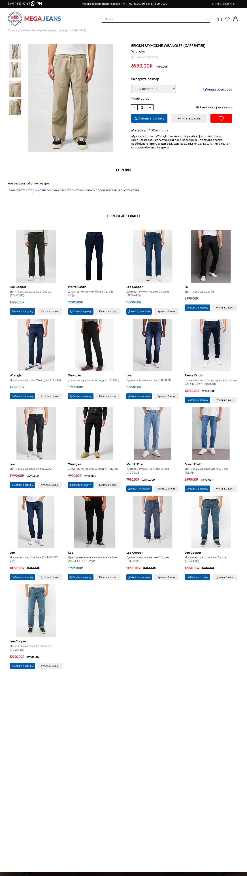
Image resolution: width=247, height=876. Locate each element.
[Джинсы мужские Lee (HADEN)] (152, 345)
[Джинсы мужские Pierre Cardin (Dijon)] (94, 256)
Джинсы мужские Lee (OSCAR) (31, 469)
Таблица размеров (217, 89)
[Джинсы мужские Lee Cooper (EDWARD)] (36, 256)
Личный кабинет (226, 4)
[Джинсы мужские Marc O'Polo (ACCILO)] (152, 433)
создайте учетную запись (76, 190)
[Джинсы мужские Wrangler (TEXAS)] (36, 345)
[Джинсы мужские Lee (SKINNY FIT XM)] (36, 522)
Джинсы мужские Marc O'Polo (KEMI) (206, 471)
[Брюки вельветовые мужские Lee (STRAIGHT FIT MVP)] (94, 522)
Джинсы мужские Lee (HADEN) (148, 380)
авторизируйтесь (39, 190)
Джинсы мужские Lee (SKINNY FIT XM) (34, 559)
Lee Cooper (18, 287)
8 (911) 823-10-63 (19, 3)
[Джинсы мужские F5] (211, 256)
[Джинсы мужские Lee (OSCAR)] (36, 433)
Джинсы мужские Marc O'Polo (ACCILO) (147, 471)
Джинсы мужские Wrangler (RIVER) (93, 469)
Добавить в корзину (149, 118)
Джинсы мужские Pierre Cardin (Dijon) (90, 293)
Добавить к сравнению (214, 107)
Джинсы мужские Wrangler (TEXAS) (35, 380)
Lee (128, 375)
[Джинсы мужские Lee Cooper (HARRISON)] (152, 522)
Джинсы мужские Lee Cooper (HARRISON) (147, 559)
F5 (186, 287)
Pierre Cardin (77, 287)
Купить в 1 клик (189, 118)
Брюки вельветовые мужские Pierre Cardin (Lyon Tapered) (211, 382)
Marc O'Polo (134, 464)
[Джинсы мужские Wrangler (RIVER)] (94, 433)
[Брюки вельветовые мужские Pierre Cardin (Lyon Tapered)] (211, 345)
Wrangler (138, 51)
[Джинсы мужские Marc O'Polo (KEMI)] (211, 433)
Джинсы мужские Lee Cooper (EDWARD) (31, 293)
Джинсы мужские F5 (199, 291)
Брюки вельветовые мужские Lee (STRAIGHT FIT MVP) (92, 559)
